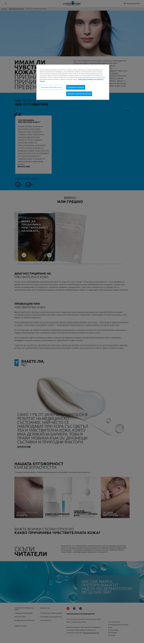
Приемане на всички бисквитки (79, 93)
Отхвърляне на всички (75, 87)
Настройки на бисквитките (51, 87)
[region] (72, 82)
